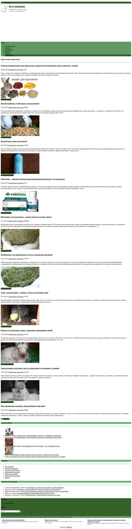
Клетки (7, 53)
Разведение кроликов (12, 476)
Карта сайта (9, 503)
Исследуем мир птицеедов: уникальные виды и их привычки (46, 491)
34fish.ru (69, 527)
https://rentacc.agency (50, 521)
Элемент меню (10, 46)
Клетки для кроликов (12, 470)
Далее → (6, 419)
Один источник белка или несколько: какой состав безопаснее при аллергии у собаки (39, 66)
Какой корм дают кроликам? (14, 141)
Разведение (9, 50)
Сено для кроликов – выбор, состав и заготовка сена (24, 293)
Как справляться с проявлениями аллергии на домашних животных (37, 435)
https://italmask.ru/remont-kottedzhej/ (11, 521)
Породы (8, 48)
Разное (7, 478)
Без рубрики (9, 466)
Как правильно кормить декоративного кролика (23, 406)
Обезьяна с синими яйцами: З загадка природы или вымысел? (39, 489)
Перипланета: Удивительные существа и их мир (43, 495)
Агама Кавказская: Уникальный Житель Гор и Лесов (35, 493)
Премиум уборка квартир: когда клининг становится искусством (36, 455)
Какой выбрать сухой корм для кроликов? (20, 103)
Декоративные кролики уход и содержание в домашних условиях (30, 368)
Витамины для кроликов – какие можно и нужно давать (26, 217)
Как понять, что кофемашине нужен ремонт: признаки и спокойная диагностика (33, 437)
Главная (8, 2)
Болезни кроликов (11, 468)
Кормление (9, 55)
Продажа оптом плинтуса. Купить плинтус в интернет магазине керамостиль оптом (108, 523)
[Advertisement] (63, 27)
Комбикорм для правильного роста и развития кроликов (26, 255)
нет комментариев (7, 175)
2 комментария (6, 99)
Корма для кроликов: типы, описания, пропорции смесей (26, 330)
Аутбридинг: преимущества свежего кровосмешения (45, 487)
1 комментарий (6, 213)
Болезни (8, 51)
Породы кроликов (11, 474)
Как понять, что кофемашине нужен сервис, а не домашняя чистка (36, 446)
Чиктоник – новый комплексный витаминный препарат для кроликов (33, 179)
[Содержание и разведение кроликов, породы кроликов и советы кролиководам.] (14, 12)
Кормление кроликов (16, 70)
